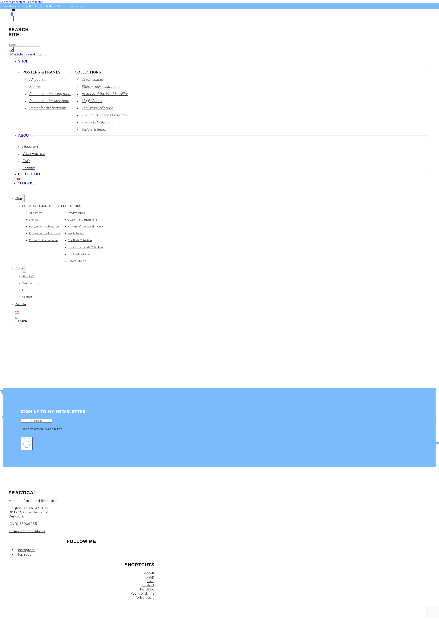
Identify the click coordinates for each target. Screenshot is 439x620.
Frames (35, 86)
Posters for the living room (50, 93)
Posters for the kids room (49, 100)
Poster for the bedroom (47, 108)
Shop (23, 61)
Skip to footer (34, 1)
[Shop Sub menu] (30, 62)
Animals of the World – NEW (105, 93)
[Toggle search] (11, 18)
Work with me (33, 153)
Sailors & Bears (94, 129)
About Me (30, 146)
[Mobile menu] (10, 190)
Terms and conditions (27, 531)
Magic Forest (92, 100)
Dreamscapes (93, 79)
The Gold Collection (97, 122)
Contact (28, 168)
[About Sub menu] (33, 136)
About (25, 135)
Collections (88, 72)
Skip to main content (12, 1)
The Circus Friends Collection (105, 115)
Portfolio (29, 174)
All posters (37, 79)
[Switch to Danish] (18, 178)
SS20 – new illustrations (101, 86)
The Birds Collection (97, 108)
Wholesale (145, 597)
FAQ (26, 160)
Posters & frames (41, 72)
